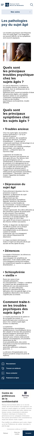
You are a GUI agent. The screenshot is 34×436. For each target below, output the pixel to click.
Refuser (5, 433)
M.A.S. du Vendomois (17, 5)
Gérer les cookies (17, 433)
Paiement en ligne (12, 378)
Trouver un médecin (13, 368)
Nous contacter (11, 373)
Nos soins (15, 12)
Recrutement (10, 364)
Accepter (28, 433)
